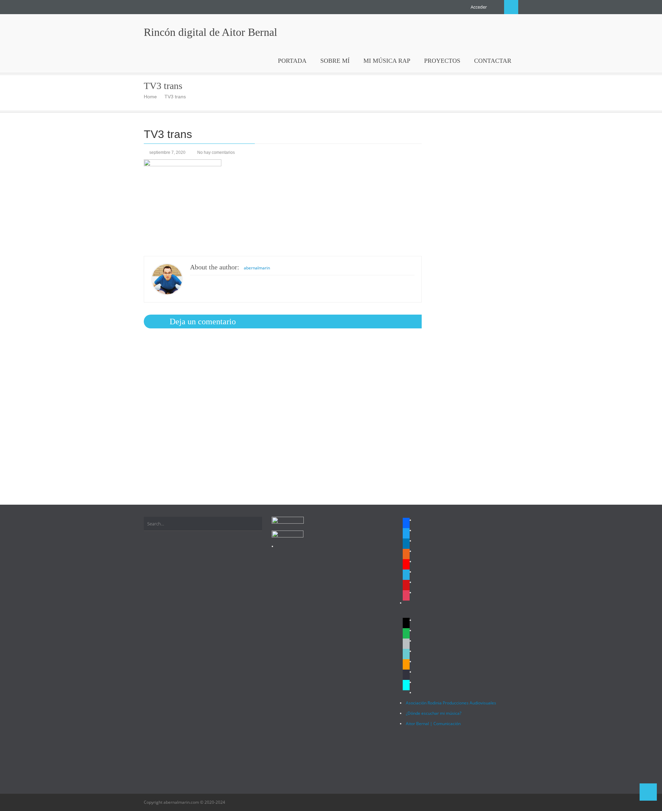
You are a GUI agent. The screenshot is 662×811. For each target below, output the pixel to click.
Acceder (479, 7)
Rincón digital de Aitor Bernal (210, 32)
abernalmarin (257, 268)
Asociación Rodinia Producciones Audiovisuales (451, 703)
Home (150, 96)
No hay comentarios (216, 152)
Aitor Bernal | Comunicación (433, 723)
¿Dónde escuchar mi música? (433, 713)
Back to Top (648, 792)
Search (511, 7)
